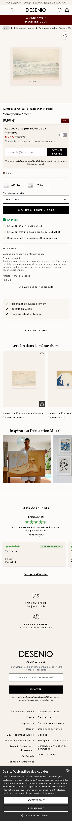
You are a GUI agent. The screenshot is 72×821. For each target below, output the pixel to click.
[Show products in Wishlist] (59, 10)
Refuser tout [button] (36, 808)
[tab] (12, 102)
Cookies (42, 734)
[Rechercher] (12, 10)
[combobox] (67, 770)
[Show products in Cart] (67, 10)
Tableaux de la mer (24, 28)
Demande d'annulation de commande (52, 747)
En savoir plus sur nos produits (36, 286)
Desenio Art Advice (48, 711)
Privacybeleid (49, 793)
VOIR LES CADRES (36, 330)
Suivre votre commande (51, 723)
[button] (36, 815)
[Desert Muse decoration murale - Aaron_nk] (27, 459)
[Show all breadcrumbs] (6, 28)
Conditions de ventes (50, 729)
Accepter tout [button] (36, 800)
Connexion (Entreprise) (21, 761)
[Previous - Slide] (4, 66)
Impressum (28, 723)
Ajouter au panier (35, 210)
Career (30, 729)
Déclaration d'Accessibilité (19, 740)
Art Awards (28, 756)
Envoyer (36, 689)
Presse (30, 717)
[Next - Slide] (68, 66)
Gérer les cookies (48, 754)
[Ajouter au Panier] (42, 404)
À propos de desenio (22, 711)
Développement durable (20, 734)
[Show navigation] (5, 10)
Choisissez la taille (13, 193)
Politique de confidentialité (53, 740)
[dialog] (36, 793)
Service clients (46, 717)
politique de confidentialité (29, 161)
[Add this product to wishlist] (65, 35)
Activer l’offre (57, 152)
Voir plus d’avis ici (36, 574)
